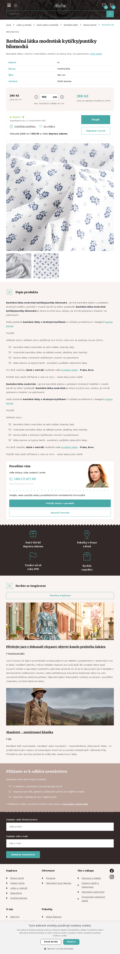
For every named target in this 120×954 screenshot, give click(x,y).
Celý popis (96, 53)
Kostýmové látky (16, 653)
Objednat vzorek (95, 130)
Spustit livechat (60, 512)
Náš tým (15, 916)
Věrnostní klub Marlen (58, 883)
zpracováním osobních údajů (75, 804)
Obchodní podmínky (93, 891)
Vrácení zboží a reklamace (90, 885)
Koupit (96, 119)
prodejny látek (69, 370)
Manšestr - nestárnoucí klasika (29, 732)
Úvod (8, 25)
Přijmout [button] (71, 942)
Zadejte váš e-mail (17, 836)
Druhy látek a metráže (47, 25)
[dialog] (60, 937)
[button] (17, 117)
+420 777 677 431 (25, 478)
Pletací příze (17, 883)
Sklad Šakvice (53, 916)
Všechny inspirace (60, 595)
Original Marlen (18, 898)
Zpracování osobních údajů (93, 898)
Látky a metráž (23, 25)
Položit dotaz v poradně (60, 503)
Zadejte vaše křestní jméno (21, 819)
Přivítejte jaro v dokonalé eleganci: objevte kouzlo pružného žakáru (56, 646)
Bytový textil (17, 878)
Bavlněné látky (71, 25)
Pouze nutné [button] (51, 942)
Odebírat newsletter (23, 854)
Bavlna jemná (89, 25)
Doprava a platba (91, 878)
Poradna (50, 878)
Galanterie (16, 893)
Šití (9, 739)
